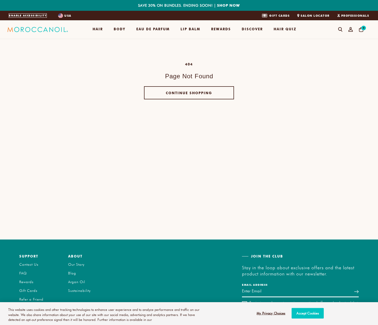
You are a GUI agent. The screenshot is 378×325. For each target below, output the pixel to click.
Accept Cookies (307, 313)
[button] (98, 29)
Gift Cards (279, 15)
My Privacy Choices (271, 313)
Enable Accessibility (28, 15)
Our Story (76, 264)
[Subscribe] (356, 291)
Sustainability (79, 290)
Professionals (355, 15)
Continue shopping (189, 93)
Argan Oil (76, 282)
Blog (72, 273)
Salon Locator (315, 15)
